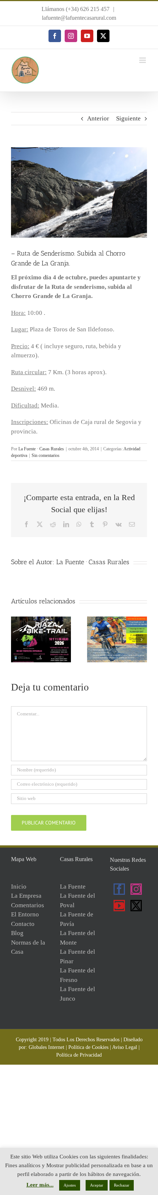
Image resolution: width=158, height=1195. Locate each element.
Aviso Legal (124, 1047)
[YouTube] (119, 905)
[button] (16, 639)
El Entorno (25, 914)
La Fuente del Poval (77, 900)
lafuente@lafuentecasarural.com (79, 18)
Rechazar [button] (121, 1185)
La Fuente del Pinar (77, 956)
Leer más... (40, 1185)
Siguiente (128, 118)
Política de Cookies (88, 1047)
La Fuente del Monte (77, 938)
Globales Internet (46, 1047)
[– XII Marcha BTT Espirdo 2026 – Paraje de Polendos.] (117, 620)
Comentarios (27, 905)
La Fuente (73, 886)
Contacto (23, 923)
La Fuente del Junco (77, 994)
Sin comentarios (46, 455)
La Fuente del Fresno (77, 975)
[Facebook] (119, 889)
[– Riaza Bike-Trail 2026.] (41, 620)
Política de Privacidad (79, 1055)
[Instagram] (136, 889)
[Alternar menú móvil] (143, 60)
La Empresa (26, 895)
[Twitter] (136, 905)
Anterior (98, 118)
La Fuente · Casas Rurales (41, 448)
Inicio (18, 886)
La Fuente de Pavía (76, 919)
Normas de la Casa (28, 947)
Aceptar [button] (96, 1185)
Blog (17, 933)
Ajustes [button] (70, 1185)
